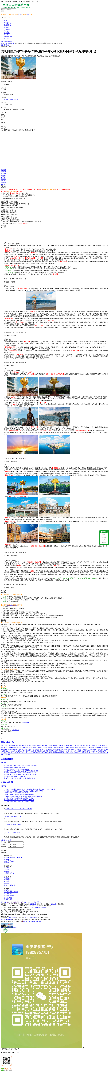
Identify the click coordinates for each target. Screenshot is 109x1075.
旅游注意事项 (8, 890)
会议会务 (7, 24)
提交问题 (3, 852)
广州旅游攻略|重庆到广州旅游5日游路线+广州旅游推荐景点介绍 (23, 791)
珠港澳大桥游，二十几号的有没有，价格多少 (18, 809)
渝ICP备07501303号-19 (39, 907)
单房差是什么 (8, 893)
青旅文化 (9, 902)
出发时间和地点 (9, 861)
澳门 (8, 99)
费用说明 (3, 173)
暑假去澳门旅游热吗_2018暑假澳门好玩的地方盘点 (19, 778)
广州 (13, 99)
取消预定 (7, 859)
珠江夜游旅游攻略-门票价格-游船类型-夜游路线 (18, 798)
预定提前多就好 (9, 895)
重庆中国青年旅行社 (31, 917)
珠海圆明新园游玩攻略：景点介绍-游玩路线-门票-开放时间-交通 (23, 796)
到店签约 (7, 867)
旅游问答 (3, 182)
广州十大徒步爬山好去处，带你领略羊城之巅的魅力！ (20, 794)
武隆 (19, 14)
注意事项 (3, 175)
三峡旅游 (10, 14)
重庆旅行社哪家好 (6, 919)
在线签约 (7, 871)
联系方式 (38, 902)
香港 (12, 43)
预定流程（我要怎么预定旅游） (13, 857)
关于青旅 (3, 902)
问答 (2, 41)
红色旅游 (15, 14)
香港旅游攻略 (7, 782)
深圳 (11, 99)
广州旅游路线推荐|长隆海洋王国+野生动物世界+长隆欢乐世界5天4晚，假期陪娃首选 (29, 789)
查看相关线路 (5, 45)
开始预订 (3, 122)
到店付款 (7, 881)
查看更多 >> (4, 762)
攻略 (7, 41)
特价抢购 (8, 36)
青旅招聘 (15, 902)
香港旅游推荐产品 (7, 742)
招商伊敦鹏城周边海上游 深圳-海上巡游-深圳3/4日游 (20, 773)
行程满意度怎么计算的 (11, 892)
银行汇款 (7, 883)
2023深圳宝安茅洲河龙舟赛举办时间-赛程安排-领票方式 (21, 765)
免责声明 (26, 902)
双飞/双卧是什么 (9, 897)
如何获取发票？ (9, 899)
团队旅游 (53, 904)
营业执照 (21, 902)
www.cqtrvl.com (15, 913)
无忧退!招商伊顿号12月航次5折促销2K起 (16, 769)
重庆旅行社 (12, 917)
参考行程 (3, 171)
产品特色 (3, 170)
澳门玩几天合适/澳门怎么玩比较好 (14, 776)
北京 (30, 14)
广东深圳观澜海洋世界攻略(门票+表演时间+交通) (19, 801)
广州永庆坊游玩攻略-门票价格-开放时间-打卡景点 (19, 800)
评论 (2, 733)
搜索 (2, 11)
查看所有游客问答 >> (7, 840)
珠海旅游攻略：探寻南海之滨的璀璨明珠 (16, 793)
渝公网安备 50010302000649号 (32, 921)
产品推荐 (3, 179)
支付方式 (32, 902)
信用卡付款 (7, 878)
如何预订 (3, 177)
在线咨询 (4, 124)
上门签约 (7, 869)
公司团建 (7, 26)
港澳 (9, 43)
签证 (7, 38)
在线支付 (7, 880)
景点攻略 (3, 180)
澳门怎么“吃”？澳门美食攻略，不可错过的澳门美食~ (20, 774)
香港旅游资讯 (7, 759)
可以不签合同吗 (9, 873)
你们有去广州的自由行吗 (12, 832)
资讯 (4, 41)
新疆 (28, 14)
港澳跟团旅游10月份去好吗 (13, 816)
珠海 (16, 99)
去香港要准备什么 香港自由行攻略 (14, 767)
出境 (5, 43)
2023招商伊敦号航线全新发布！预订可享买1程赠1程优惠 (21, 771)
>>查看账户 (25, 722)
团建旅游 (24, 14)
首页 (5, 20)
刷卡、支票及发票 (9, 885)
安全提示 (15, 927)
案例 (10, 41)
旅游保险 (7, 863)
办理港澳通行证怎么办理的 (13, 824)
